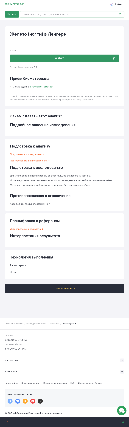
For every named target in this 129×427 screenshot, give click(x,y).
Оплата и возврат (30, 383)
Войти (118, 4)
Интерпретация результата (25, 229)
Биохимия (54, 323)
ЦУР (72, 383)
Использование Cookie (90, 383)
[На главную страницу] (14, 4)
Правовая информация (55, 383)
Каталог (12, 14)
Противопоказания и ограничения (28, 160)
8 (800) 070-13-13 (16, 339)
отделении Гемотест (41, 86)
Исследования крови (36, 323)
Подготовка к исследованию (26, 154)
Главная (9, 323)
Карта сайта (11, 383)
